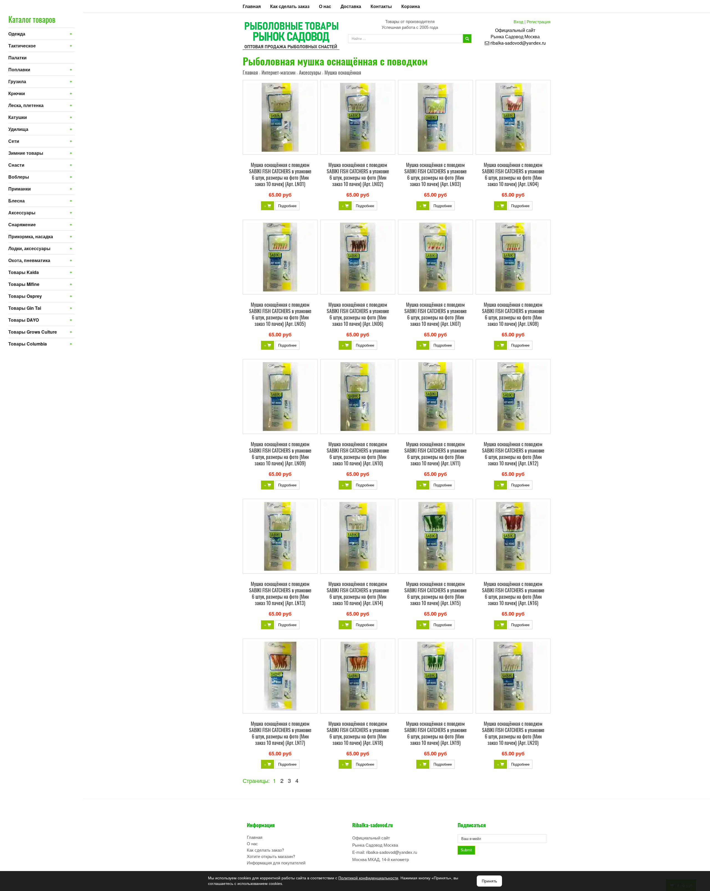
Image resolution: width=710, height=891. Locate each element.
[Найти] (467, 38)
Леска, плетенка (26, 105)
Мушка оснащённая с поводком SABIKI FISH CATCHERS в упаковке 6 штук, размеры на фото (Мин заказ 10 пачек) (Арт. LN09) (280, 453)
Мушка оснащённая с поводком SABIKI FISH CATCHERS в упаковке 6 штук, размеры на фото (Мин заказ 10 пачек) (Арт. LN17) (280, 733)
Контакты (381, 6)
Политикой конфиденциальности (368, 878)
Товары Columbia (27, 344)
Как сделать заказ (290, 6)
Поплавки (19, 69)
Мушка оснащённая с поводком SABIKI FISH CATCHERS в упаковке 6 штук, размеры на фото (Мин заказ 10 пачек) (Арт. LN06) (358, 314)
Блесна (16, 200)
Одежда (16, 34)
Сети (13, 141)
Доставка (351, 6)
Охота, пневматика (29, 260)
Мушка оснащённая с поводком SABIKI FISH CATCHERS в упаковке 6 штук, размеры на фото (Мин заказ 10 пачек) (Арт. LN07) (435, 314)
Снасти (16, 165)
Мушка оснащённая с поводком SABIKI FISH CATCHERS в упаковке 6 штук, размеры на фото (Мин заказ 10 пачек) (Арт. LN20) (513, 733)
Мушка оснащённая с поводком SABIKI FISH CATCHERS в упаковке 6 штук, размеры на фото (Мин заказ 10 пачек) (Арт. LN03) (435, 174)
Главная (252, 6)
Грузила (17, 81)
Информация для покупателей (276, 862)
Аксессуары (22, 212)
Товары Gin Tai (24, 308)
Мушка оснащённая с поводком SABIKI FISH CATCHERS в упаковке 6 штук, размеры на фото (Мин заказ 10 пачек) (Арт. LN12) (513, 453)
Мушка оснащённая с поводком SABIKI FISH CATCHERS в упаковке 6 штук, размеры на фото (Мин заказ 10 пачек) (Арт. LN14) (358, 593)
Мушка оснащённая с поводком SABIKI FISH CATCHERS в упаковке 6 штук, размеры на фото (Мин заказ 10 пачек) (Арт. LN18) (358, 733)
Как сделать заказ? (265, 850)
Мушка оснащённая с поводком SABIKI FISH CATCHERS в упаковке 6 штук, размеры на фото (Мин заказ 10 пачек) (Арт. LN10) (358, 453)
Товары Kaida (23, 272)
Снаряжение (22, 224)
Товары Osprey (25, 296)
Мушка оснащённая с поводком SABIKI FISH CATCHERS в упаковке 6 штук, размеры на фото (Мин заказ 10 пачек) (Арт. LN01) (280, 174)
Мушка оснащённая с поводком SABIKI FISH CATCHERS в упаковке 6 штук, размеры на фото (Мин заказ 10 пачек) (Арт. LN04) (513, 174)
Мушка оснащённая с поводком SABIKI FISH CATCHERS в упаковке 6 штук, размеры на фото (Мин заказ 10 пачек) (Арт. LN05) (280, 314)
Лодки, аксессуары (29, 248)
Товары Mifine (23, 284)
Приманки (19, 189)
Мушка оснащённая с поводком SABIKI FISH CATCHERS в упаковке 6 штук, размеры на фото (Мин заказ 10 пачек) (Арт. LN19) (435, 733)
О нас (325, 6)
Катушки (17, 117)
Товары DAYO (23, 320)
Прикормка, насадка (30, 236)
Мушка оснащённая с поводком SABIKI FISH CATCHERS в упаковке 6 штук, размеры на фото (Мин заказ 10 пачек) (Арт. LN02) (358, 174)
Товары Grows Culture (32, 332)
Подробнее (287, 205)
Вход (518, 21)
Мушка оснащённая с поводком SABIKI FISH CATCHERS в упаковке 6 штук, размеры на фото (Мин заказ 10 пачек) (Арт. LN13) (280, 593)
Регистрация (539, 21)
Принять (489, 881)
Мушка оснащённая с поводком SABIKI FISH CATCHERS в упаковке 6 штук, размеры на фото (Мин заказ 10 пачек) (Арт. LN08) (513, 314)
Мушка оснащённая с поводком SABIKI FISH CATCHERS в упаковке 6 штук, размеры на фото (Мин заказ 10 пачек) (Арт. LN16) (513, 593)
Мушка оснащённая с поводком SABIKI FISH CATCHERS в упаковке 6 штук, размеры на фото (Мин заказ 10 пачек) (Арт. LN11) (435, 453)
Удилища (18, 129)
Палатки (17, 57)
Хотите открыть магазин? (271, 856)
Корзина (410, 6)
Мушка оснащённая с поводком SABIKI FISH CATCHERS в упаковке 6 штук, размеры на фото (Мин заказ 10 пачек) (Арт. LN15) (435, 593)
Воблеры (18, 177)
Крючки (16, 93)
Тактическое (22, 45)
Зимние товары (25, 153)
